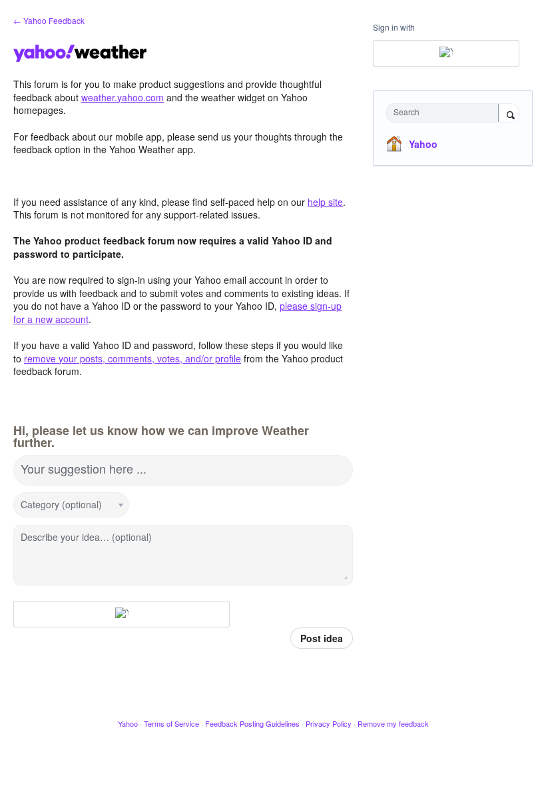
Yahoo (423, 144)
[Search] (508, 114)
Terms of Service (171, 723)
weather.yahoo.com (122, 97)
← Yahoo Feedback (49, 20)
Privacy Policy (329, 723)
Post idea (321, 638)
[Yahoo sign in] (121, 614)
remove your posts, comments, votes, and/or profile (132, 358)
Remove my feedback (393, 723)
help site (325, 201)
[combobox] (445, 113)
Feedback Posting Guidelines (252, 723)
